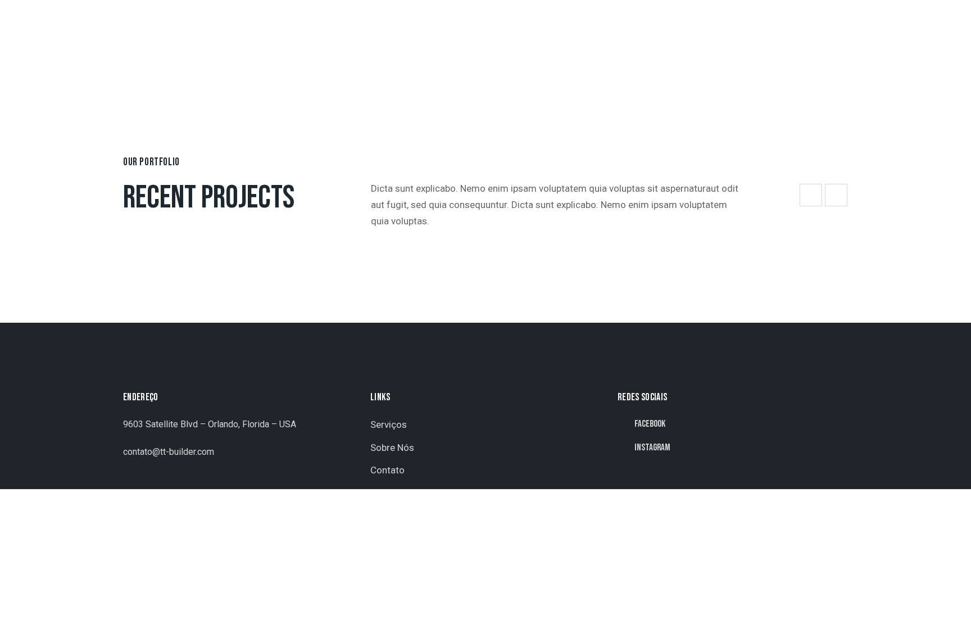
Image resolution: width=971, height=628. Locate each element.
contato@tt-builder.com (168, 451)
